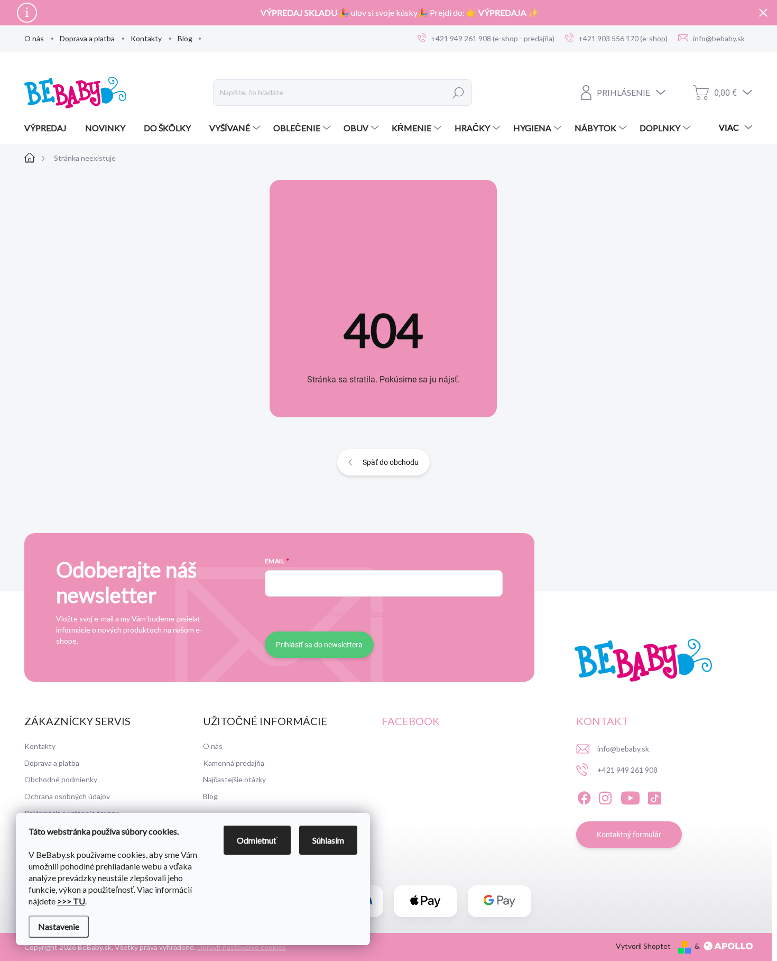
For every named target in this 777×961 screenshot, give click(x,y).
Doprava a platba (87, 38)
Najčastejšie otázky (234, 779)
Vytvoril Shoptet (643, 945)
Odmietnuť (257, 840)
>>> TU (71, 901)
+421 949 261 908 (627, 769)
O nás (34, 38)
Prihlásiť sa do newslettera (319, 644)
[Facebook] (584, 796)
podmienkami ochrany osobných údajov (423, 612)
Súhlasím (328, 840)
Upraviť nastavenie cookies (241, 946)
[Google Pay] (499, 901)
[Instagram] (605, 796)
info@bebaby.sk (623, 748)
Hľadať (458, 92)
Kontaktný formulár (629, 834)
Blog (185, 38)
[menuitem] (49, 128)
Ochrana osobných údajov (67, 796)
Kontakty (146, 38)
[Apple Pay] (425, 901)
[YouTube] (630, 796)
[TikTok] (654, 796)
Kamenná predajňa (233, 762)
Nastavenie (58, 926)
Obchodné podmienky (60, 779)
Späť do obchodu (391, 462)
